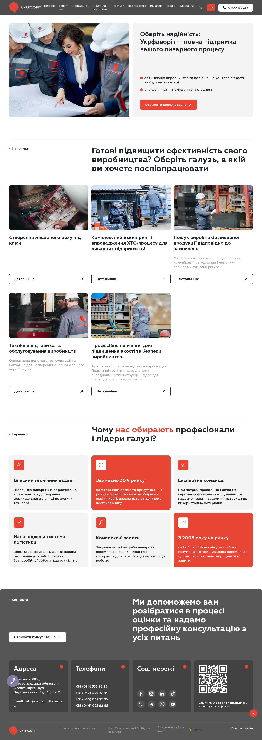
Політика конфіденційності (77, 728)
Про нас (62, 7)
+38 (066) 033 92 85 (91, 699)
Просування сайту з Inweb (170, 729)
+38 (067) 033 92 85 (91, 693)
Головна (49, 6)
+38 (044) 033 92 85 (91, 706)
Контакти (187, 6)
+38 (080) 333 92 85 (91, 686)
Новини (171, 6)
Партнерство (137, 6)
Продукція (79, 6)
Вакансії (156, 6)
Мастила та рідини (101, 7)
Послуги (118, 6)
